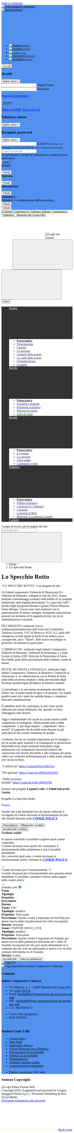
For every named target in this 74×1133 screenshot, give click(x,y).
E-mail (41, 143)
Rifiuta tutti (32, 825)
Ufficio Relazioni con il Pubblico (29, 1048)
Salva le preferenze (31, 959)
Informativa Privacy (21, 1045)
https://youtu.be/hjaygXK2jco (36, 766)
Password (43, 89)
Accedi (7, 66)
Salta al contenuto (12, 3)
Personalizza (10, 825)
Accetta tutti (15, 829)
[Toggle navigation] (31, 284)
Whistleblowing (18, 1059)
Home (13, 563)
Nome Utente (45, 85)
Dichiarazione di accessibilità (26, 1052)
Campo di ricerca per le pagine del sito (24, 526)
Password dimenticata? (15, 95)
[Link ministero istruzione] (18, 6)
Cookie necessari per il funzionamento (25, 869)
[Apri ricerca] (42, 254)
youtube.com (10, 887)
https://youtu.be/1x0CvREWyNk (32, 782)
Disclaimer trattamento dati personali (23, 1100)
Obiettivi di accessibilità (23, 1055)
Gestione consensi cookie (24, 1062)
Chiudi (6, 172)
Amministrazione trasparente (26, 1065)
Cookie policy (17, 1038)
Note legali (15, 1042)
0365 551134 (22, 990)
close (6, 301)
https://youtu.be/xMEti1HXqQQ (38, 772)
